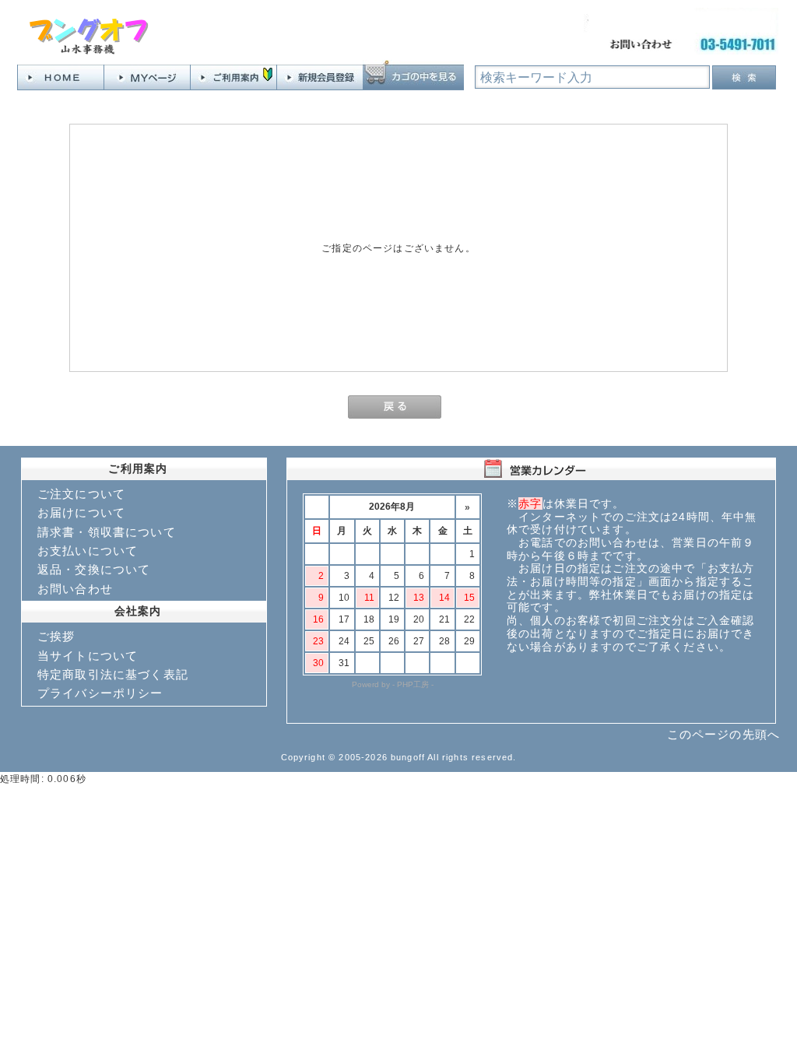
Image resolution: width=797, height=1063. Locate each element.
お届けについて (81, 512)
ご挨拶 (56, 636)
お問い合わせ (75, 588)
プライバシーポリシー (100, 693)
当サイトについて (87, 655)
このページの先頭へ (723, 734)
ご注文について (81, 493)
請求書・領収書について (106, 532)
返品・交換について (93, 569)
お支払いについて (87, 550)
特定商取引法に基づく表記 (112, 674)
